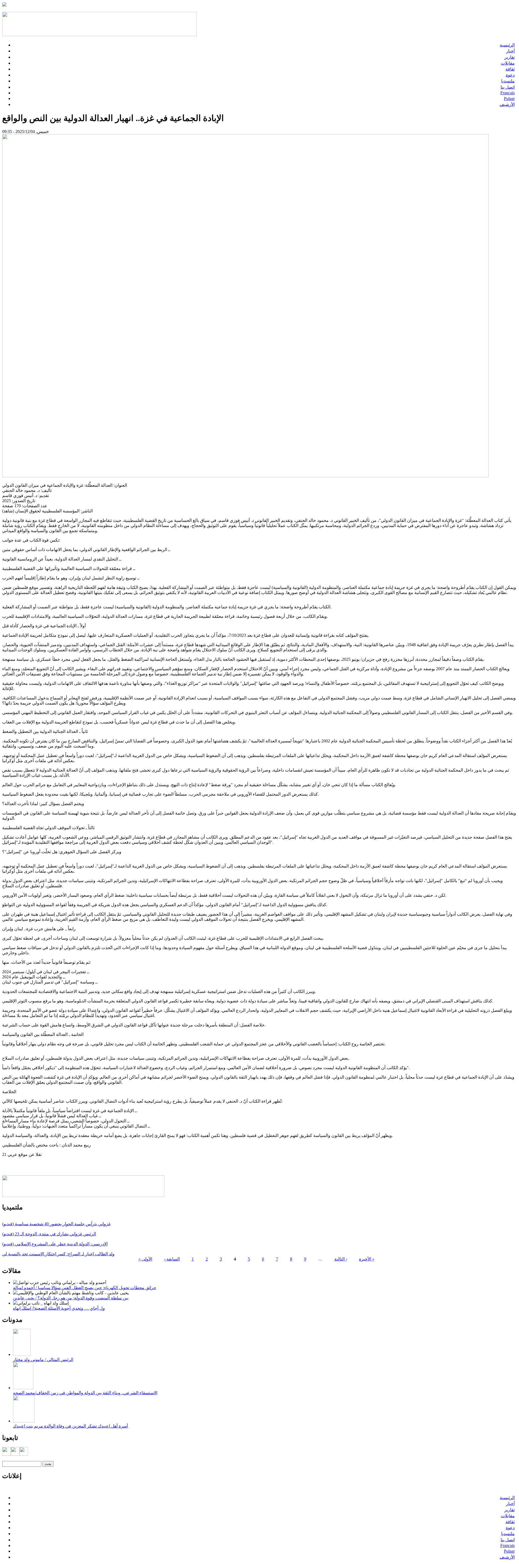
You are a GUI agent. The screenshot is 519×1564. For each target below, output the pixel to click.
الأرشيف (507, 104)
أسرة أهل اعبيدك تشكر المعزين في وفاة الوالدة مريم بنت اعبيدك (70, 1426)
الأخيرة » (366, 1259)
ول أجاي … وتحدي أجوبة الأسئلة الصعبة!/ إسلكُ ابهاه (59, 1308)
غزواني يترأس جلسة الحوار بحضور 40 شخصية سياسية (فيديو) (56, 1224)
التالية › (340, 1259)
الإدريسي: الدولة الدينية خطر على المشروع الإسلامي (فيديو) (55, 1244)
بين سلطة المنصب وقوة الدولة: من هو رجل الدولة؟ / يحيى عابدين (70, 1298)
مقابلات (508, 63)
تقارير (509, 57)
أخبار (510, 51)
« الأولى (145, 1259)
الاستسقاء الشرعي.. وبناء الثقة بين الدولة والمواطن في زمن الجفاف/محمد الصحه (85, 1392)
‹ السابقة (172, 1259)
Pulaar (509, 98)
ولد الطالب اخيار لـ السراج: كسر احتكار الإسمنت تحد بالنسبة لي (58, 1254)
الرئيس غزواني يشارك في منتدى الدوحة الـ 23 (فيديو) (49, 1234)
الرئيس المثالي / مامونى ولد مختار (43, 1359)
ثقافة (510, 69)
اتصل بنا (508, 87)
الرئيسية (507, 45)
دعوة (510, 75)
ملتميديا (508, 81)
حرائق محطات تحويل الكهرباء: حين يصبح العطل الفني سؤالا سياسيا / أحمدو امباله (84, 1287)
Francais (507, 93)
